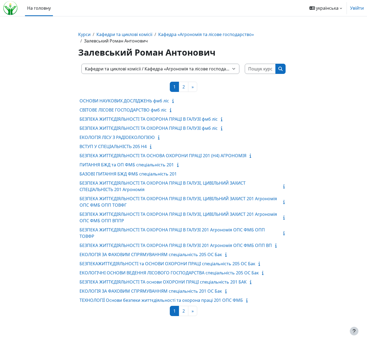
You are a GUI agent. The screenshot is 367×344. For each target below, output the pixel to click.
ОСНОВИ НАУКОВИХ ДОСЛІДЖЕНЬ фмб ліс (124, 101)
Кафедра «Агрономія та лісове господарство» (206, 34)
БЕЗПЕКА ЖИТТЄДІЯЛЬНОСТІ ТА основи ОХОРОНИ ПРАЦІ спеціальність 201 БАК (163, 282)
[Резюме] (174, 101)
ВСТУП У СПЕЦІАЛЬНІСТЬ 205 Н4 (113, 146)
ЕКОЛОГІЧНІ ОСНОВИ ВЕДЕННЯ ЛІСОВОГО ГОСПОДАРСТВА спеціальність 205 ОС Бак (169, 273)
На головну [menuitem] (39, 8)
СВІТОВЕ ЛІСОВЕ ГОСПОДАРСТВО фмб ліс (123, 110)
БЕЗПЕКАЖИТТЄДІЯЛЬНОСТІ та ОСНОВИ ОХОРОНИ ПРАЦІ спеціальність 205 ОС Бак (167, 264)
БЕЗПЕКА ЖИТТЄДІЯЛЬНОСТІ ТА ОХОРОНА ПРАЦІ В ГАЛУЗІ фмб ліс (149, 119)
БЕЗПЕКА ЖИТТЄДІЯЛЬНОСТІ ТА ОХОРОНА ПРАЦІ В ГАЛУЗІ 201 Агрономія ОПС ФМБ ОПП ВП (176, 245)
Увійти (357, 8)
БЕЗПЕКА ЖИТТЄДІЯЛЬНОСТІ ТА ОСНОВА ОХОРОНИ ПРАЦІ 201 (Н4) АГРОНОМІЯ (163, 156)
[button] (326, 8)
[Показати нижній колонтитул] (354, 331)
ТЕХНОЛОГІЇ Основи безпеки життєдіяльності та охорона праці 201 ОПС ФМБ (161, 300)
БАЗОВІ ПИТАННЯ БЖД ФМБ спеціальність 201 (128, 174)
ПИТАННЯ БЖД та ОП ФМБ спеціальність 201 (127, 165)
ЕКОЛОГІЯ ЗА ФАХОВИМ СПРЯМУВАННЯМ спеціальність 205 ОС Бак (151, 254)
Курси (84, 34)
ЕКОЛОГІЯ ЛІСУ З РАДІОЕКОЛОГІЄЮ (117, 137)
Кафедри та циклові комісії (124, 34)
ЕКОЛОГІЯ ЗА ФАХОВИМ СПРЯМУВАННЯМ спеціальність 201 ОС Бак (151, 291)
